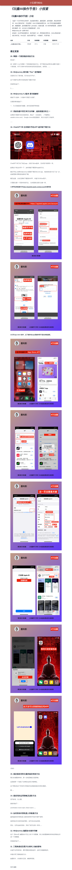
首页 (15, 867)
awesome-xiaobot (15, 863)
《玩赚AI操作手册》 (15, 44)
